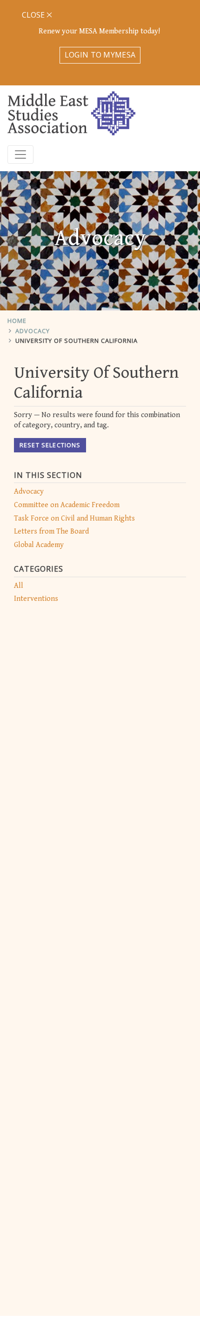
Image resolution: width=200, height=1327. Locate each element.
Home (17, 320)
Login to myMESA (100, 55)
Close (34, 15)
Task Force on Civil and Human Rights (74, 518)
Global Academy (39, 545)
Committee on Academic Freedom (67, 505)
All (18, 585)
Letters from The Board (51, 531)
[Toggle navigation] (20, 154)
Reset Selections (50, 445)
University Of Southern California (76, 340)
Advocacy (32, 331)
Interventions (36, 598)
